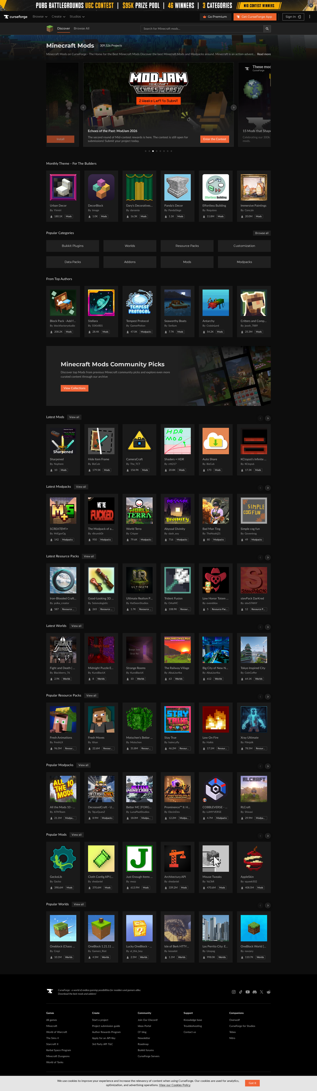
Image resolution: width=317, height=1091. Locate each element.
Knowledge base (193, 1020)
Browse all (262, 233)
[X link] (261, 992)
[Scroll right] (268, 418)
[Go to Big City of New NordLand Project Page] (216, 658)
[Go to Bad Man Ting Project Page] (216, 519)
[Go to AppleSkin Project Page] (254, 867)
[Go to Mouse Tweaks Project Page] (216, 867)
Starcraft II (52, 1044)
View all (74, 417)
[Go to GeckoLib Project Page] (63, 867)
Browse (38, 16)
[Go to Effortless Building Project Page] (216, 196)
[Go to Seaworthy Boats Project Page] (177, 311)
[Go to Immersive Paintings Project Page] (254, 196)
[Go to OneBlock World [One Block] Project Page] (254, 937)
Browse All (81, 28)
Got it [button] (252, 1083)
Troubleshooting (193, 1026)
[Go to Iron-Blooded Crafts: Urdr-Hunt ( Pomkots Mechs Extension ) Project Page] (63, 589)
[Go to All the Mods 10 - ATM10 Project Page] (63, 797)
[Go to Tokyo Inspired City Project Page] (254, 658)
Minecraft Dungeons (58, 1056)
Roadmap (143, 1044)
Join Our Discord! (148, 1020)
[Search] (267, 28)
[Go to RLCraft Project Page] (254, 797)
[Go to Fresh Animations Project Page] (63, 728)
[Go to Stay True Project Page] (177, 728)
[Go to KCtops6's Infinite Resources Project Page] (254, 449)
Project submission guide (106, 1026)
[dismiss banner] (311, 5)
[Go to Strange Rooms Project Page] (139, 658)
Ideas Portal (144, 1026)
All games (51, 1020)
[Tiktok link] (240, 992)
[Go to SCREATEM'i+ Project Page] (63, 519)
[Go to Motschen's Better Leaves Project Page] (139, 728)
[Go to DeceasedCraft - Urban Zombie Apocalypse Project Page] (101, 797)
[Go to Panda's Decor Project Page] (177, 196)
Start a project (100, 1020)
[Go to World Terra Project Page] (139, 519)
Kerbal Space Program (58, 1050)
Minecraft (51, 1026)
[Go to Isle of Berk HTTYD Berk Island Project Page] (177, 937)
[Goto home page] (16, 17)
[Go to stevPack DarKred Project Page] (254, 589)
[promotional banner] (158, 5)
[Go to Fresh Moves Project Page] (101, 728)
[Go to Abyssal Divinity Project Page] (177, 519)
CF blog (142, 1032)
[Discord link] (254, 992)
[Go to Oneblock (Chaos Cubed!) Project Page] (63, 937)
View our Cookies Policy (174, 1085)
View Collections (74, 388)
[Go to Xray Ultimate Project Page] (254, 728)
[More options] (309, 17)
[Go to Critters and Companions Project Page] (254, 311)
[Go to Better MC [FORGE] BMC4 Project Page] (139, 797)
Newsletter (144, 1038)
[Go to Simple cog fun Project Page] (254, 519)
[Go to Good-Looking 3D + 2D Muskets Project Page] (101, 589)
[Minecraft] (50, 28)
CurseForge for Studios (242, 1026)
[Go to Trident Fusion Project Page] (177, 589)
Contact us (190, 1032)
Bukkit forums (146, 1050)
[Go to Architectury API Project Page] (177, 867)
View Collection (205, 139)
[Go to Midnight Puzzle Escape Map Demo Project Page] (101, 658)
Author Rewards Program (106, 1032)
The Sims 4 (52, 1038)
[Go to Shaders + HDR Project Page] (177, 449)
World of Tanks (54, 1062)
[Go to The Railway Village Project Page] (177, 658)
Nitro (232, 1038)
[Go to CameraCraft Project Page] (139, 449)
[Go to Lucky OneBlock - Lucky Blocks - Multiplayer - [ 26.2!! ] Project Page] (139, 937)
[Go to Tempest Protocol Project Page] (139, 311)
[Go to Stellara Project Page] (101, 311)
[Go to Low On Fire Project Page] (216, 728)
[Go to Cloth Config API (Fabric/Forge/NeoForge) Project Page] (101, 867)
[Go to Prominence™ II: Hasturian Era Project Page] (177, 797)
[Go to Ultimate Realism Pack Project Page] (139, 589)
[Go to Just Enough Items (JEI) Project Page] (139, 867)
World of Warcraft (56, 1032)
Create (57, 16)
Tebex (232, 1032)
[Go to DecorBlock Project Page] (101, 196)
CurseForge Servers (148, 1056)
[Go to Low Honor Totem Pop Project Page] (216, 589)
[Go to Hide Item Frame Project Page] (101, 449)
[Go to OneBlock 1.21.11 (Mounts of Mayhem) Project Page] (101, 937)
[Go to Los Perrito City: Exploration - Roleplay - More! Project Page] (216, 937)
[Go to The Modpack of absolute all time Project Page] (101, 519)
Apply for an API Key (103, 1038)
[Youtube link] (247, 992)
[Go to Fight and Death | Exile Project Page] (63, 658)
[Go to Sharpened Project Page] (63, 449)
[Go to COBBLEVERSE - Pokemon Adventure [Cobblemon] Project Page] (216, 797)
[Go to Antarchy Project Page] (216, 311)
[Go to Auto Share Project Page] (216, 449)
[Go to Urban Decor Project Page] (63, 196)
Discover (63, 28)
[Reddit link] (268, 992)
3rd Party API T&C (102, 1044)
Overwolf (234, 1020)
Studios (75, 16)
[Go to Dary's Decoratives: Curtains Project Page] (139, 196)
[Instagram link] (234, 992)
